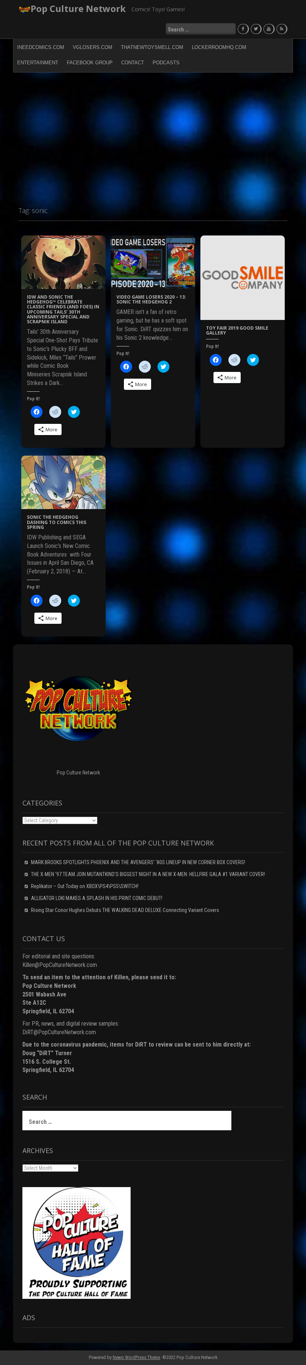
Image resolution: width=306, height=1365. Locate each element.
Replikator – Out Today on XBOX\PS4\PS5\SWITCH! (84, 886)
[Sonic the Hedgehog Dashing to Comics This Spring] (63, 482)
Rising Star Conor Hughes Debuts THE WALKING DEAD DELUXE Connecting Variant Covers (125, 910)
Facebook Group (90, 62)
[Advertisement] (153, 136)
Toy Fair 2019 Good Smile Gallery (237, 330)
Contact (132, 62)
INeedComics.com (40, 47)
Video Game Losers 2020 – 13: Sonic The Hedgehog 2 (151, 299)
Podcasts (166, 62)
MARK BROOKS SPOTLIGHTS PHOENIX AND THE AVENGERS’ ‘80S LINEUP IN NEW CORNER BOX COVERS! (138, 862)
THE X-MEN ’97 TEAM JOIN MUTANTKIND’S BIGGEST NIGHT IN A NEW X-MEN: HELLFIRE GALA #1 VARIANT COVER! (148, 874)
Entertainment (37, 62)
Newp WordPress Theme (136, 1357)
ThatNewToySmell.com (152, 47)
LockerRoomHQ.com (219, 47)
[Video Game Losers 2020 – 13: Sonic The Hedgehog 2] (153, 262)
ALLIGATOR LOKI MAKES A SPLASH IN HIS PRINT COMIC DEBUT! (96, 898)
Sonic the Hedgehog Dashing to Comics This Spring (56, 522)
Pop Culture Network (78, 8)
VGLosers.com (92, 47)
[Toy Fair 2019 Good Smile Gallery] (242, 277)
